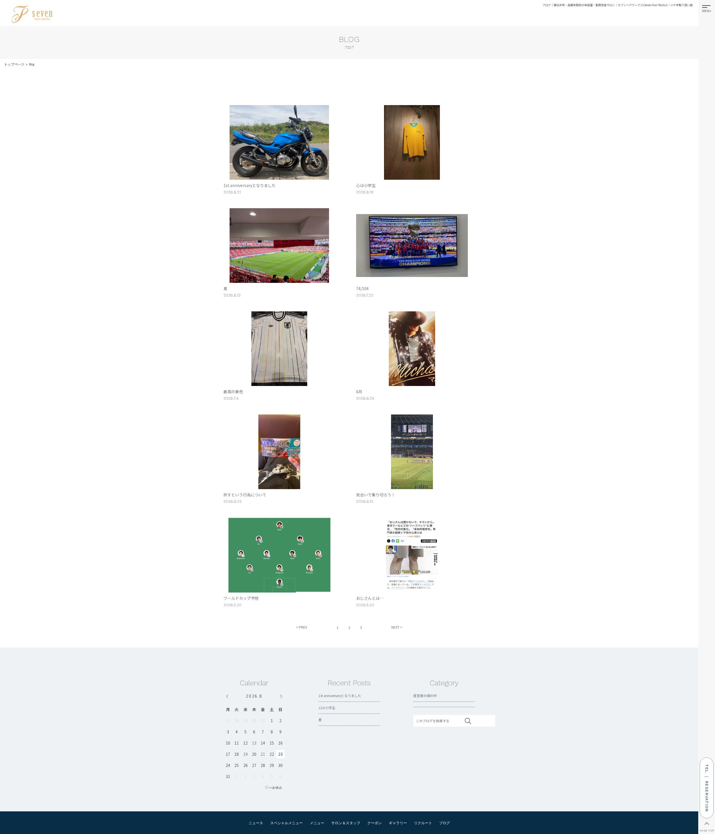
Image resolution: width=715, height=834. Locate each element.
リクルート (423, 823)
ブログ (444, 823)
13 (254, 743)
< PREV (301, 627)
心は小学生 (326, 707)
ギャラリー (398, 823)
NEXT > (396, 627)
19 (245, 754)
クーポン (374, 823)
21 (263, 754)
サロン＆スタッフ (345, 823)
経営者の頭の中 (425, 695)
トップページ (14, 64)
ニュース (256, 823)
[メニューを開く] (707, 7)
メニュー (317, 823)
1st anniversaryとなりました (339, 695)
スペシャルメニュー (286, 823)
